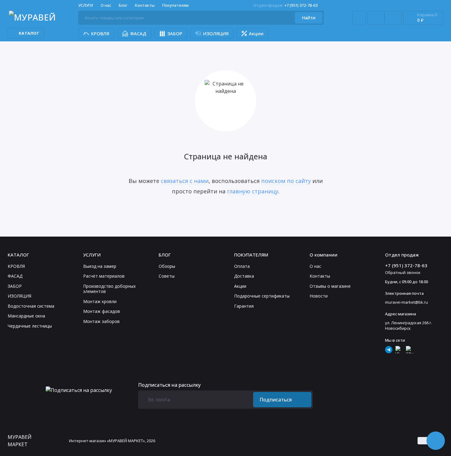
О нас (315, 266)
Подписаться (276, 399)
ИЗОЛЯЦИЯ (216, 33)
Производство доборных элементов (109, 288)
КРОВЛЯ (100, 33)
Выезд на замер (99, 266)
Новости (319, 296)
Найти (308, 18)
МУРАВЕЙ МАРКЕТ (20, 441)
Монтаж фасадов (101, 311)
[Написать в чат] (435, 440)
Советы (167, 276)
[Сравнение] (376, 18)
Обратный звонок (403, 272)
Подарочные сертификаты (262, 296)
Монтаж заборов (101, 321)
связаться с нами (185, 180)
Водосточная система (31, 306)
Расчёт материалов (104, 276)
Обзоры (167, 266)
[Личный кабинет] (359, 18)
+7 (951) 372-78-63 (285, 5)
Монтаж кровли (100, 301)
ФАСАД (138, 33)
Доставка (244, 276)
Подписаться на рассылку (169, 384)
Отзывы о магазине (330, 286)
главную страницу (252, 191)
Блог (123, 5)
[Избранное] (393, 18)
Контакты (145, 5)
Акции (256, 33)
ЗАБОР (174, 33)
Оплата (242, 266)
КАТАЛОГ (29, 33)
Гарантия (244, 306)
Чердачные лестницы (30, 326)
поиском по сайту (286, 180)
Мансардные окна (26, 316)
